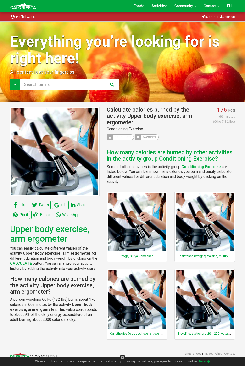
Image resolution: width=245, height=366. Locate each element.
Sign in (211, 16)
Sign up (229, 16)
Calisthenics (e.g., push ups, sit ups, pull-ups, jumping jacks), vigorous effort (163, 333)
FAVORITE (149, 137)
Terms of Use (192, 353)
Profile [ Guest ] (25, 16)
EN (230, 6)
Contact (210, 6)
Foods (139, 6)
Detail (203, 361)
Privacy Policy (213, 353)
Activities (159, 6)
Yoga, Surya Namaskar (137, 256)
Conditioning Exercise (125, 129)
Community (184, 6)
